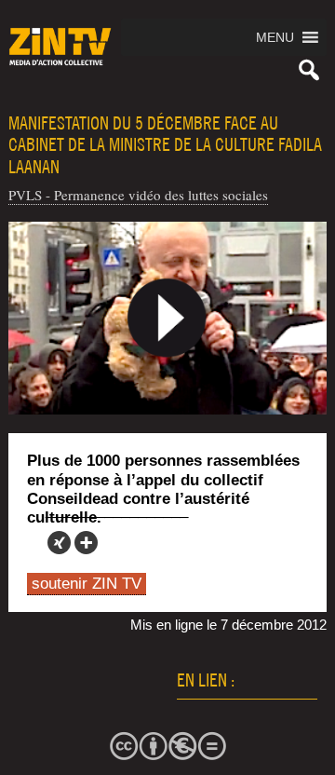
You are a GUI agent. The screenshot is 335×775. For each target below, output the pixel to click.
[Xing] (59, 542)
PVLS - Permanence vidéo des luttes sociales (138, 194)
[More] (86, 542)
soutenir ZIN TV (86, 583)
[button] (275, 37)
